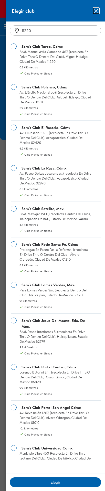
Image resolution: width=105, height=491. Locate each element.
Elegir (55, 482)
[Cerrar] (96, 11)
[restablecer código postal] (17, 30)
